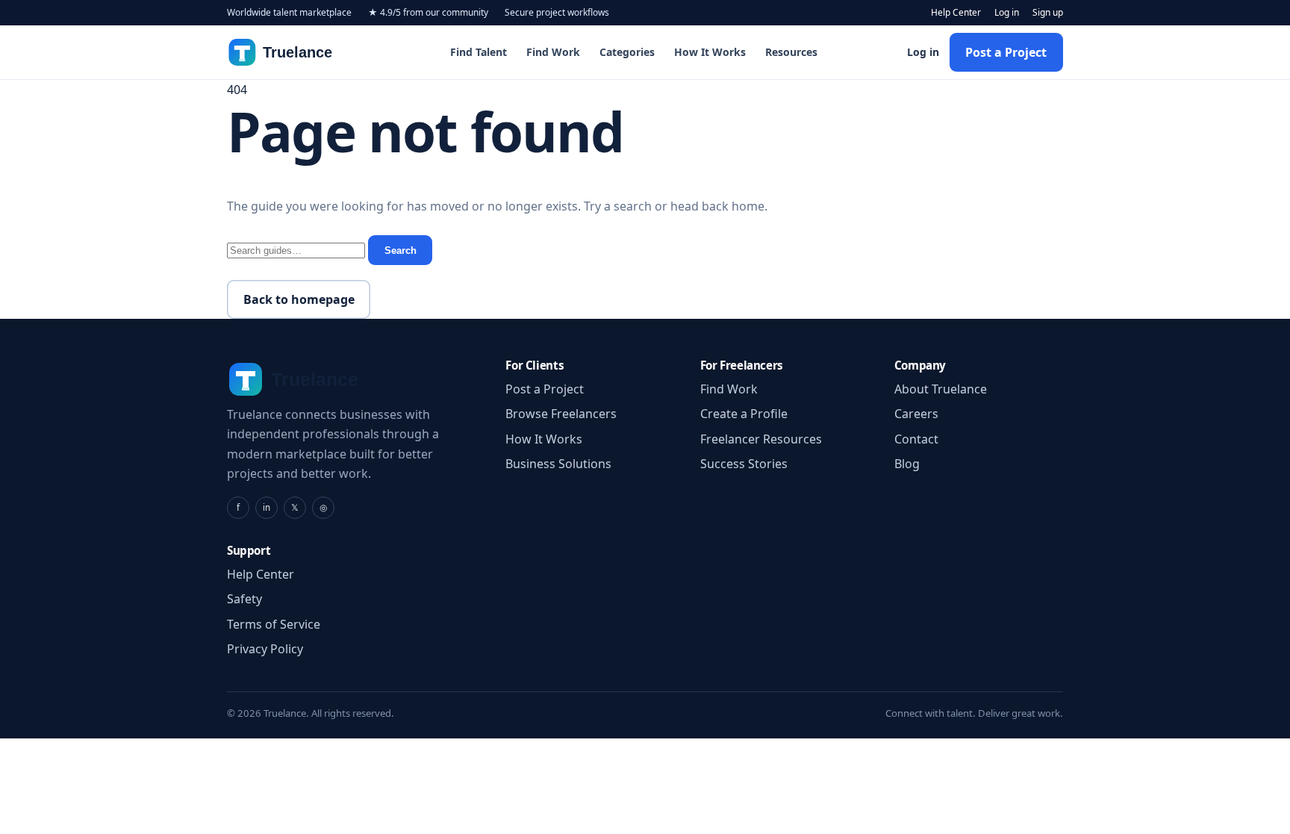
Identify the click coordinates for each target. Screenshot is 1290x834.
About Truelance (940, 389)
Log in (1006, 12)
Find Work (553, 52)
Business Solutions (558, 463)
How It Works (710, 52)
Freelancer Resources (761, 439)
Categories (627, 52)
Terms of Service (273, 624)
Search (400, 250)
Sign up (1047, 12)
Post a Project (1006, 52)
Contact (916, 439)
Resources (791, 52)
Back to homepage (299, 299)
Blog (907, 463)
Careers (916, 413)
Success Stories (744, 463)
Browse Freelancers (561, 413)
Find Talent (478, 52)
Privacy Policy (265, 649)
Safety (244, 599)
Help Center (956, 12)
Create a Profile (744, 413)
